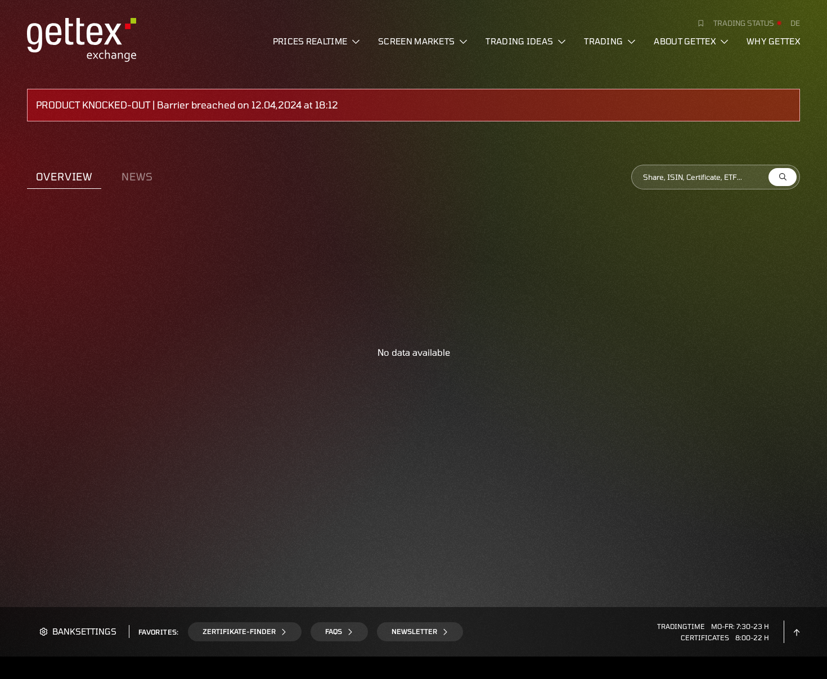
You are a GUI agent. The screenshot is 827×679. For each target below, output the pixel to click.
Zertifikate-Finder (239, 631)
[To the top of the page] (796, 631)
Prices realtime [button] (310, 41)
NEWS (137, 176)
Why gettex (773, 41)
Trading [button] (603, 41)
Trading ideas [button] (519, 41)
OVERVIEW (64, 176)
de (795, 23)
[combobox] (715, 177)
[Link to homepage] (81, 38)
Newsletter (414, 631)
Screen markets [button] (416, 41)
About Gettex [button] (685, 41)
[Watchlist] (696, 23)
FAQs (333, 631)
